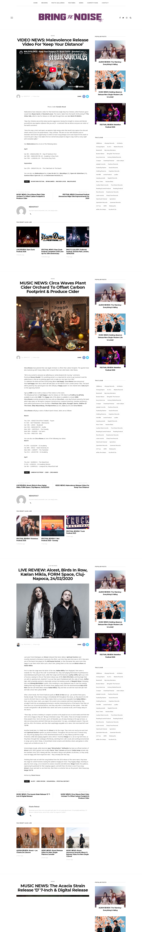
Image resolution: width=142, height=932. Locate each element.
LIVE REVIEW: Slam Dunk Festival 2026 (25, 250)
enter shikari (120, 160)
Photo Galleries (57, 3)
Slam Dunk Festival (101, 199)
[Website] (30, 503)
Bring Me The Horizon (113, 153)
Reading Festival (118, 188)
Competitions (92, 3)
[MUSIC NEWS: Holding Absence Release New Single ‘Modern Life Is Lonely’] (110, 81)
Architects (120, 143)
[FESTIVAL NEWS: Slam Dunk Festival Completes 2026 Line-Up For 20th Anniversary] (52, 237)
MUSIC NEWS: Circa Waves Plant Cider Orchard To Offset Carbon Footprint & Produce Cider (30, 196)
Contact (105, 3)
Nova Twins (99, 181)
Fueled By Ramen (101, 167)
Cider (46, 472)
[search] (130, 18)
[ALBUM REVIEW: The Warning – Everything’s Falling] (110, 51)
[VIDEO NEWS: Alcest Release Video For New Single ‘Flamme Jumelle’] (52, 838)
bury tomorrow (100, 157)
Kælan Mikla (51, 781)
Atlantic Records (118, 147)
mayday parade (100, 178)
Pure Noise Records (117, 185)
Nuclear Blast (109, 181)
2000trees (99, 143)
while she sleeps (101, 209)
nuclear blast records (102, 185)
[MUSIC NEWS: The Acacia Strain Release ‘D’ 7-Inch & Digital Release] (52, 922)
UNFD (105, 206)
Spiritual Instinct (63, 781)
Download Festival (109, 160)
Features (71, 3)
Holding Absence (101, 171)
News (81, 3)
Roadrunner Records (112, 192)
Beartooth (99, 150)
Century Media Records (114, 157)
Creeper (98, 160)
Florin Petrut (27, 644)
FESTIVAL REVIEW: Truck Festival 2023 (75, 532)
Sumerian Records (115, 202)
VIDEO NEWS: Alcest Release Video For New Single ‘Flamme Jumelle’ (52, 852)
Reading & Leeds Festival (103, 188)
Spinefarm (113, 199)
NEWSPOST (27, 96)
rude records (100, 195)
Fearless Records (113, 164)
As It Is (109, 147)
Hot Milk (98, 174)
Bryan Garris (50, 181)
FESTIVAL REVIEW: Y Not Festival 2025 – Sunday (50, 539)
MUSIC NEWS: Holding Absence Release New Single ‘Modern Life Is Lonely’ (110, 94)
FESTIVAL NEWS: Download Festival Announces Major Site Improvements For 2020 (74, 196)
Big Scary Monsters (110, 150)
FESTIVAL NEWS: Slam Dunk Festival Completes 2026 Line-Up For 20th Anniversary (52, 251)
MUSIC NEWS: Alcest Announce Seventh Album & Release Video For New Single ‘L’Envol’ (77, 853)
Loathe (116, 174)
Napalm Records (112, 178)
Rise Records (100, 192)
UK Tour (98, 206)
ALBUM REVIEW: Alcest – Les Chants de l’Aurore (26, 851)
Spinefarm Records (101, 202)
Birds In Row (41, 781)
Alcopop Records (109, 143)
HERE (30, 393)
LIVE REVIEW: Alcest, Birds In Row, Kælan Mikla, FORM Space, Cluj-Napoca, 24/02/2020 (32, 486)
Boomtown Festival (37, 181)
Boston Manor (100, 153)
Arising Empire (100, 147)
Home (36, 3)
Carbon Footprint (37, 472)
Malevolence (71, 181)
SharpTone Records (112, 195)
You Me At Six (112, 209)
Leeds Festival (107, 174)
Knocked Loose (61, 181)
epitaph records (100, 164)
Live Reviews (52, 565)
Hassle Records (113, 167)
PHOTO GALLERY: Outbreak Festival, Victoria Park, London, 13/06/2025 (77, 251)
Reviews (44, 3)
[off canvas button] (12, 18)
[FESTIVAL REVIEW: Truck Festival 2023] (77, 522)
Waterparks (112, 206)
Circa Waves (54, 472)
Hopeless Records (114, 171)
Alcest (33, 781)
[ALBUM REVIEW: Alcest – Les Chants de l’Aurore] (27, 838)
